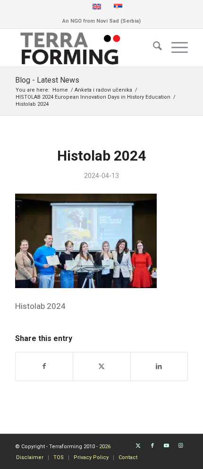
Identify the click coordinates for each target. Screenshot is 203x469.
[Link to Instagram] (181, 446)
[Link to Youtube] (167, 446)
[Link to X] (138, 446)
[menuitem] (153, 48)
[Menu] (175, 48)
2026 (104, 446)
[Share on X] (101, 366)
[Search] (153, 48)
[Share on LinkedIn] (159, 366)
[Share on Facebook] (44, 366)
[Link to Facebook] (152, 446)
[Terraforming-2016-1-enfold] (84, 48)
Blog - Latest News (47, 80)
